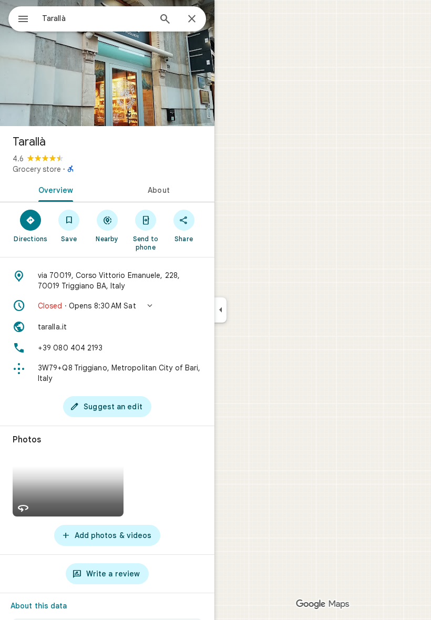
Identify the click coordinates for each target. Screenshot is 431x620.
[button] (107, 305)
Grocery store (37, 169)
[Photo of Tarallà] (107, 63)
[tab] (53, 189)
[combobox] (96, 18)
